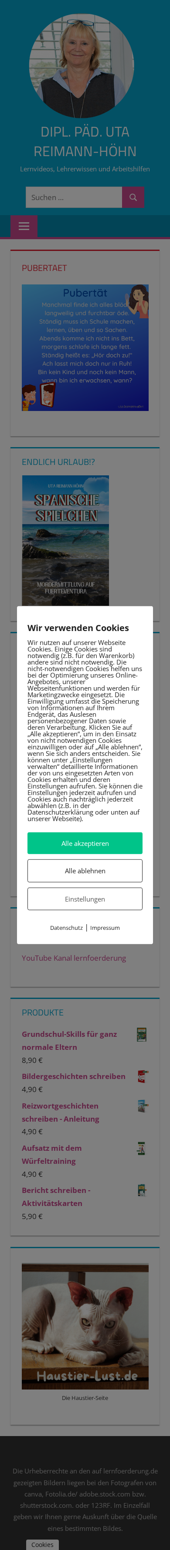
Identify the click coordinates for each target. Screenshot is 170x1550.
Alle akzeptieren (85, 843)
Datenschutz (66, 928)
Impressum (105, 928)
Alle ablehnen (85, 870)
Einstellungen (85, 898)
